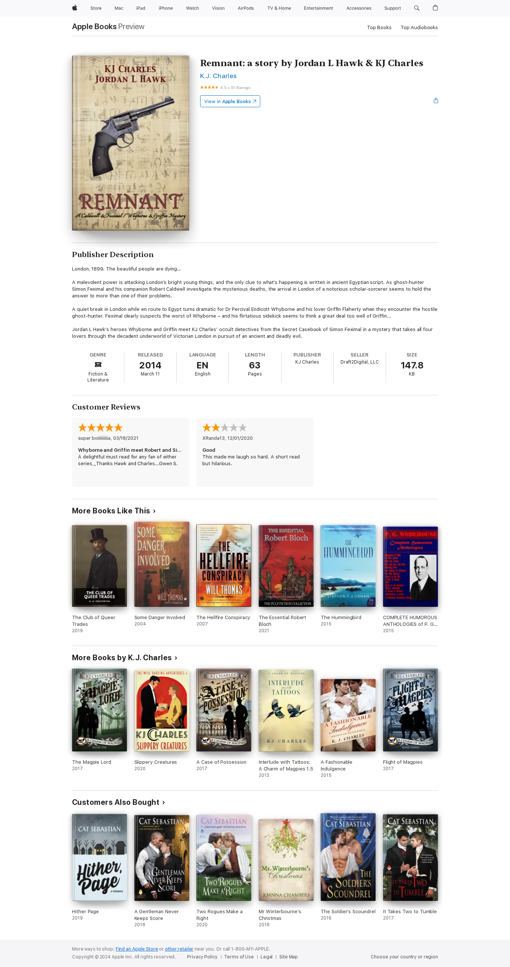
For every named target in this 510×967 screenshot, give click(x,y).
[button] (417, 8)
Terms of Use (239, 957)
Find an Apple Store (137, 949)
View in (227, 101)
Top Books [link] (379, 27)
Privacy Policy (202, 957)
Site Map (288, 957)
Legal (267, 957)
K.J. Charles (218, 76)
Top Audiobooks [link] (419, 27)
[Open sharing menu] (436, 101)
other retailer (179, 949)
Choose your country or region (404, 957)
